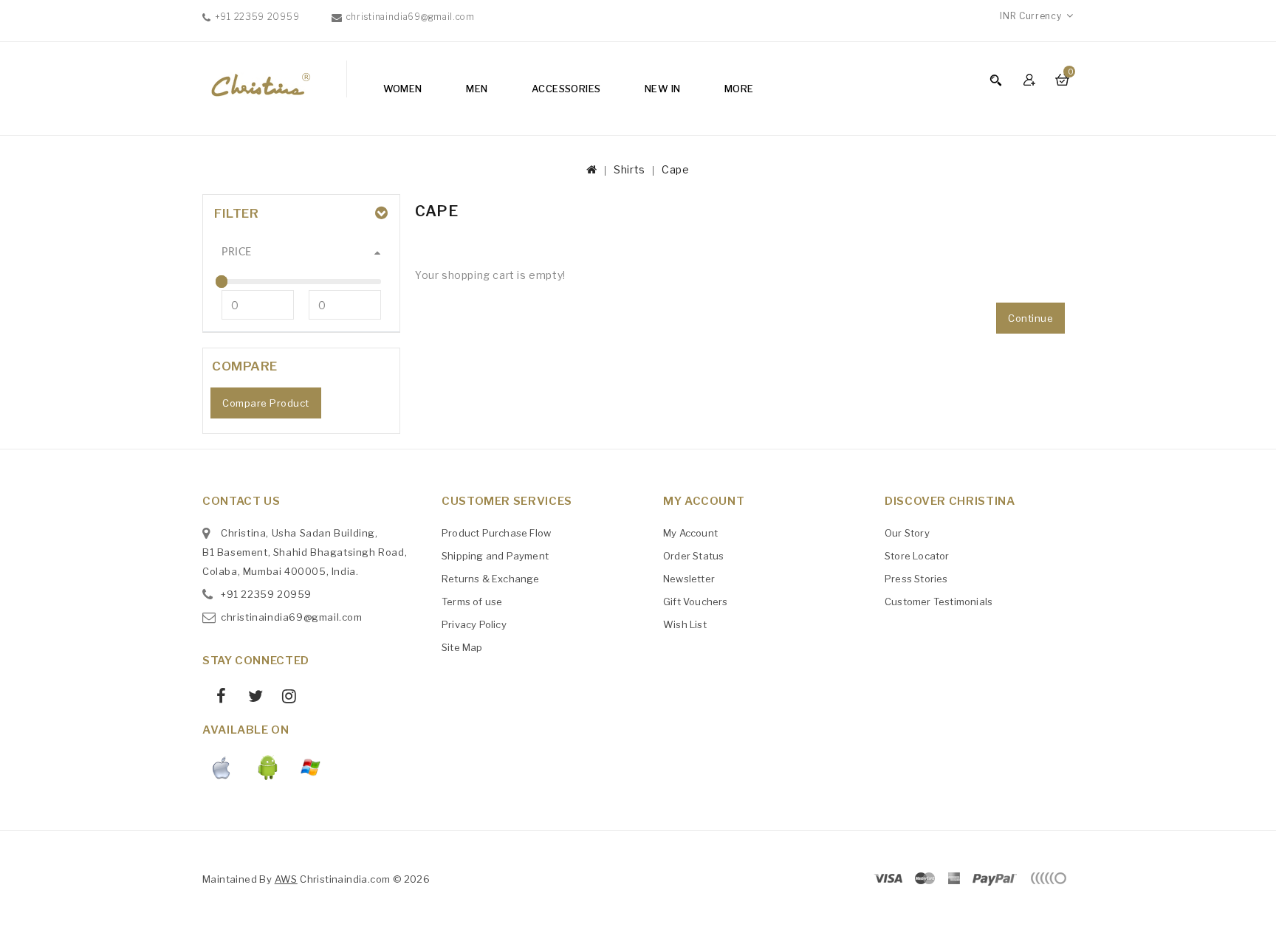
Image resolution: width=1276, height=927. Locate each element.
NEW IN (662, 88)
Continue (1030, 318)
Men (476, 88)
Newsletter (689, 579)
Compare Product (265, 403)
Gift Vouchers (695, 601)
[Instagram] (284, 698)
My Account (690, 533)
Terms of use (472, 601)
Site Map (462, 647)
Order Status (693, 556)
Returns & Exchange (491, 579)
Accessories (566, 88)
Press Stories (916, 579)
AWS (286, 879)
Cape (675, 169)
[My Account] (1031, 79)
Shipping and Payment (495, 556)
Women (402, 88)
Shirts (629, 169)
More (739, 88)
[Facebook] (216, 698)
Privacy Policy (474, 624)
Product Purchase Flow (496, 533)
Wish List (685, 624)
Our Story (907, 533)
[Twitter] (249, 698)
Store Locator (917, 556)
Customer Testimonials (938, 601)
